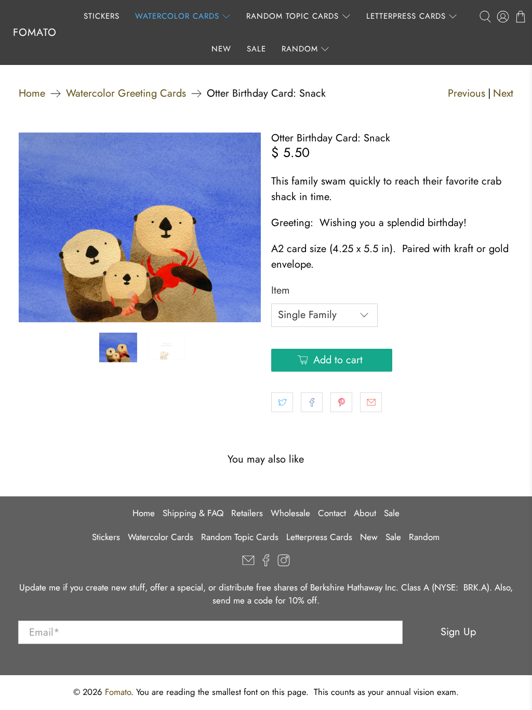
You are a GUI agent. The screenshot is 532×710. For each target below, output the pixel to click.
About (365, 513)
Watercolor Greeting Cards (126, 93)
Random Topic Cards (292, 16)
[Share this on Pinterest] (341, 402)
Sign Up (458, 631)
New (221, 49)
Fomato (35, 32)
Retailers (247, 513)
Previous (466, 93)
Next (503, 93)
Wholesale (290, 513)
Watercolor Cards (177, 16)
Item (280, 290)
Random (300, 49)
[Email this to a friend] (371, 402)
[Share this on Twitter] (282, 402)
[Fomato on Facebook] (266, 563)
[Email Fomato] (248, 563)
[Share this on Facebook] (312, 402)
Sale (256, 49)
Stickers (101, 16)
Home (32, 93)
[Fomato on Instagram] (283, 563)
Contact (332, 513)
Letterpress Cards (406, 16)
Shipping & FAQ (193, 513)
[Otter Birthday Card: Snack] (140, 227)
